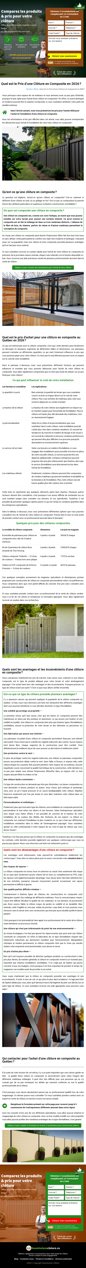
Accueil (29, 89)
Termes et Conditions (71, 63)
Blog (36, 89)
